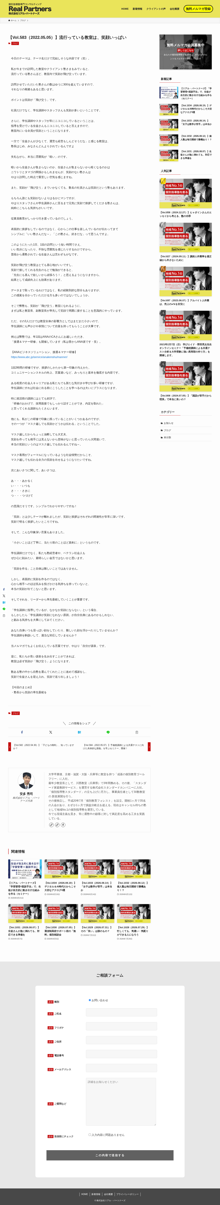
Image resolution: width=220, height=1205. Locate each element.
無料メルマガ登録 (198, 9)
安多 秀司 (26, 794)
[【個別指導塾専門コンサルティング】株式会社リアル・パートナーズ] (30, 9)
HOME (84, 1194)
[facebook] (63, 825)
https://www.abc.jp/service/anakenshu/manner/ (39, 357)
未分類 (167, 437)
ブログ (15, 43)
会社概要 (108, 1194)
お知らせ (168, 423)
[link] (51, 825)
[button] (22, 732)
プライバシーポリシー (127, 1194)
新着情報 (95, 1194)
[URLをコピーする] (137, 732)
